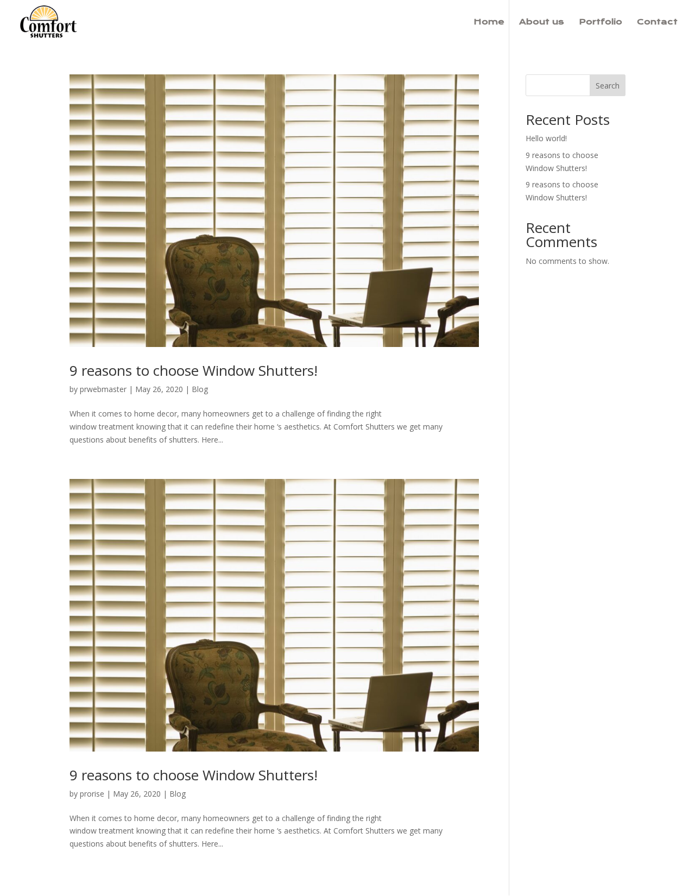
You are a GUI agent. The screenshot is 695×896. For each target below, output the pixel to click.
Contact (657, 22)
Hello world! (546, 138)
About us (541, 22)
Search (608, 85)
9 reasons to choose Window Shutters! (194, 370)
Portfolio (600, 22)
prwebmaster (103, 389)
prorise (92, 793)
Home (488, 22)
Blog (200, 389)
